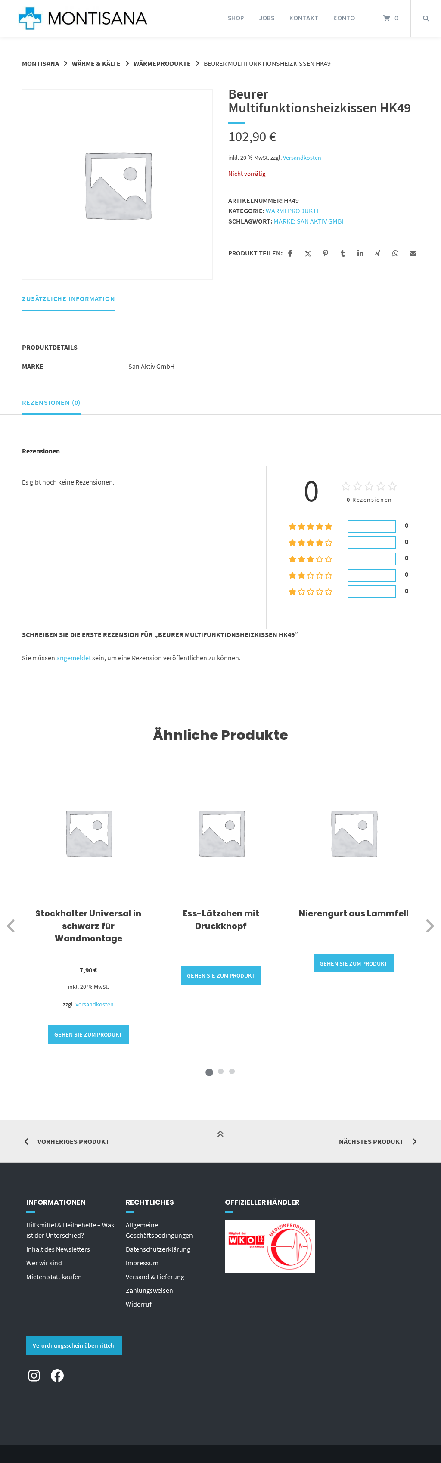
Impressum (142, 1262)
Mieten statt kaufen (54, 1276)
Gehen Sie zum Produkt (88, 1034)
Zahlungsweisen (149, 1290)
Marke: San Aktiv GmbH (309, 221)
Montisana (40, 63)
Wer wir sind (44, 1262)
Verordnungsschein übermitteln (74, 1345)
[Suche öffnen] (426, 18)
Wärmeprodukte (162, 63)
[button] (291, 253)
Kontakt (303, 18)
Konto (344, 18)
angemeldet (73, 657)
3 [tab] (231, 1071)
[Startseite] (83, 18)
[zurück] (11, 926)
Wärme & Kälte (96, 63)
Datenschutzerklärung (158, 1249)
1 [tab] (209, 1071)
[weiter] (429, 926)
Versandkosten (302, 158)
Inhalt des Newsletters (58, 1249)
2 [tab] (220, 1071)
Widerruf (139, 1304)
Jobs (266, 18)
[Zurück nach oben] (220, 1142)
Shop (236, 18)
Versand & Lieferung (155, 1276)
